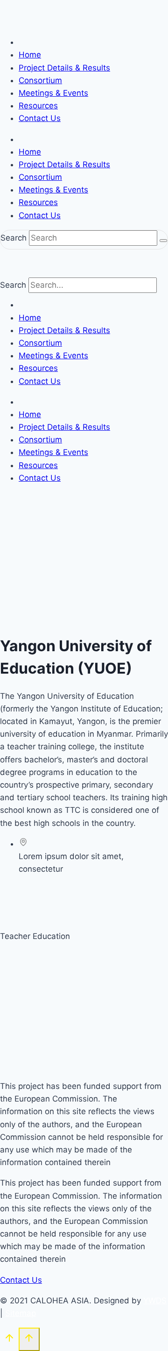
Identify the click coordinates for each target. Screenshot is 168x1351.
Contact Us (40, 118)
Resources (38, 105)
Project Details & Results (64, 67)
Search (13, 237)
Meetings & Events (53, 93)
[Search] (163, 240)
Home (30, 54)
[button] (23, 889)
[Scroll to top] (9, 1340)
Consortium (40, 80)
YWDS (155, 1300)
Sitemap (20, 1313)
